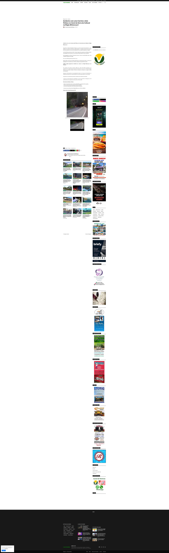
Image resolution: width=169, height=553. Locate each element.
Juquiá (99, 214)
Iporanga (99, 212)
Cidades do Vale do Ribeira (91, 0)
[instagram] (102, 101)
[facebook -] (69, 156)
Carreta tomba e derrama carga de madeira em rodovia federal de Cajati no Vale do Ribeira (87, 204)
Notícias (99, 2)
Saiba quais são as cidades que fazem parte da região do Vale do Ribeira (101, 530)
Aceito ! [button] (4, 550)
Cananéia (94, 211)
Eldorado (98, 211)
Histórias (86, 2)
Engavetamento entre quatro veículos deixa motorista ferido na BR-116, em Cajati (77, 169)
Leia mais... (6, 548)
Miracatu (69, 148)
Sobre (80, 0)
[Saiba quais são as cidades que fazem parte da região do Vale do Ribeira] (95, 530)
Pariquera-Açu (95, 215)
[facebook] (96, 99)
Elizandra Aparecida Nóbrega (72, 153)
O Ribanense (94, 473)
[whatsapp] (96, 101)
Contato (101, 0)
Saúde (90, 2)
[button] (103, 2)
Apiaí (94, 209)
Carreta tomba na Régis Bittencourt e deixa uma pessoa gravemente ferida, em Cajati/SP (67, 169)
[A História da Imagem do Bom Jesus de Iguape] (95, 539)
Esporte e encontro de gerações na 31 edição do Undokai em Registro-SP (86, 533)
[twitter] (102, 99)
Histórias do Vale (98, 0)
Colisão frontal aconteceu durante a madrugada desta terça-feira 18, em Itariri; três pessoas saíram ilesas (87, 180)
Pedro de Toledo (101, 215)
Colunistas (104, 0)
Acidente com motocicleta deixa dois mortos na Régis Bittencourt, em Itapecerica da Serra (67, 216)
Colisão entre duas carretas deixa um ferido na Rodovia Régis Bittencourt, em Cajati (77, 193)
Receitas (94, 468)
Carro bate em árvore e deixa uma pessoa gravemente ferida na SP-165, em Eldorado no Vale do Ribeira (77, 204)
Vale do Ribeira (94, 2)
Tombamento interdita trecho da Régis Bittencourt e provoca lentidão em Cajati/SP (87, 216)
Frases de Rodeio (95, 470)
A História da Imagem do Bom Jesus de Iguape (101, 539)
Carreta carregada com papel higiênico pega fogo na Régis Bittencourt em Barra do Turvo (67, 180)
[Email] (79, 150)
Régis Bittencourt (73, 148)
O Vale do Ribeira (69, 551)
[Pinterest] (77, 150)
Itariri (103, 212)
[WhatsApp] (75, 150)
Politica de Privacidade (84, 0)
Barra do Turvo (98, 209)
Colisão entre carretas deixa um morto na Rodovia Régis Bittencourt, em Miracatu (77, 215)
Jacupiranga (95, 214)
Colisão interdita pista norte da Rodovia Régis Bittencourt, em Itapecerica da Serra (67, 204)
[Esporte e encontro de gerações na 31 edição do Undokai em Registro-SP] (80, 533)
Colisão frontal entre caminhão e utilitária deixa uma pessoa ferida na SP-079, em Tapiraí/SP (87, 193)
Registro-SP (95, 217)
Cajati (102, 209)
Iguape (102, 211)
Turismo (81, 2)
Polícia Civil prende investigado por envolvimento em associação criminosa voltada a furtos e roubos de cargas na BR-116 (87, 527)
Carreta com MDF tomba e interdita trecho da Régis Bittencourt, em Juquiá (67, 193)
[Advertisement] (84, 11)
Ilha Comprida (95, 212)
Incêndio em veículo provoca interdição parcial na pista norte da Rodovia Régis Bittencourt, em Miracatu (77, 181)
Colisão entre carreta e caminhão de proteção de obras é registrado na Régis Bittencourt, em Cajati (87, 169)
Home (78, 0)
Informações (76, 2)
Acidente (66, 148)
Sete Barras (99, 217)
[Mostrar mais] (81, 150)
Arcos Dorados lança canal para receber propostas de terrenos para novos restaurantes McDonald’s (101, 534)
